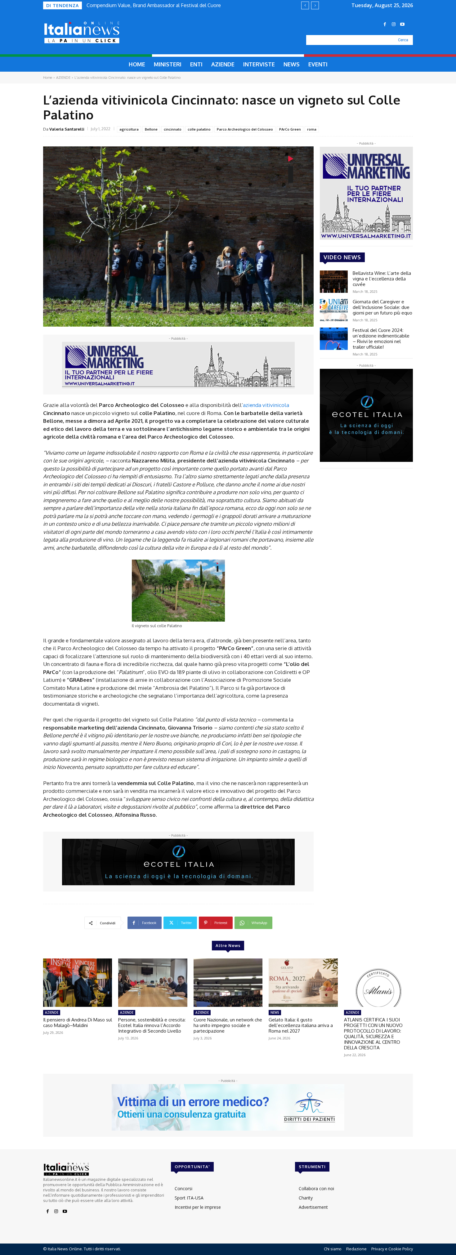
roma (311, 129)
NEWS (274, 1012)
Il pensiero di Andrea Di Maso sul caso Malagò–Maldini (77, 1022)
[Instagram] (393, 24)
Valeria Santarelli (66, 129)
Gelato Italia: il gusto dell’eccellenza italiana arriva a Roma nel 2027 (301, 1025)
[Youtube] (402, 24)
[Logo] (96, 32)
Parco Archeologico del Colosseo (245, 129)
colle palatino (199, 129)
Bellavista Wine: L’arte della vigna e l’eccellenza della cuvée (382, 278)
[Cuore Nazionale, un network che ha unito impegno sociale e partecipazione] (228, 982)
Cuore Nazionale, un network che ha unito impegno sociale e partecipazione (228, 1025)
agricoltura (129, 129)
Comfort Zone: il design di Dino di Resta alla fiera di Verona (152, 5)
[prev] (305, 5)
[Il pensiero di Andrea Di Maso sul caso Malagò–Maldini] (77, 982)
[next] (315, 5)
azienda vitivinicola (266, 405)
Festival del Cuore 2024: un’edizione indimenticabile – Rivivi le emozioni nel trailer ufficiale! (381, 338)
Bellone (151, 129)
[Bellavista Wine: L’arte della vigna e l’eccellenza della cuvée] (334, 281)
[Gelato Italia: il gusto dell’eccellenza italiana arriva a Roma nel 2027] (303, 982)
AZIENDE (63, 77)
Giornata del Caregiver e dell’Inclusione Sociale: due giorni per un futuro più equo (382, 307)
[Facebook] (385, 24)
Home (47, 77)
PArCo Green (290, 129)
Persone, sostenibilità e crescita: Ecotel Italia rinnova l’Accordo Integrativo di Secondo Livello (152, 1025)
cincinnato (172, 129)
